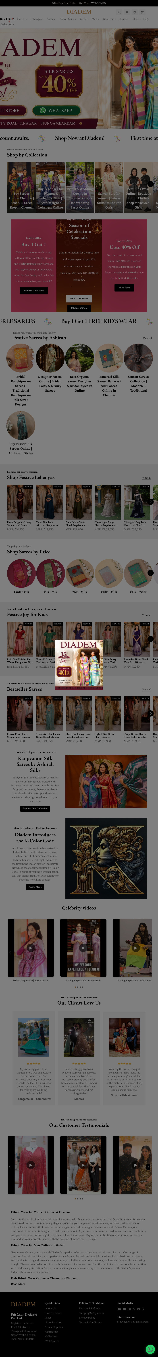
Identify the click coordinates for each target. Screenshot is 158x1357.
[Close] (98, 644)
